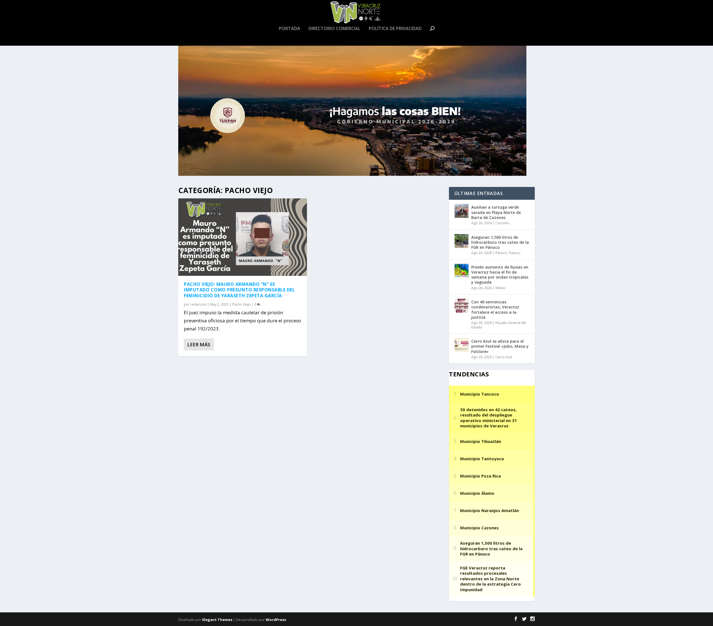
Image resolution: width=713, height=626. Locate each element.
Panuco (515, 252)
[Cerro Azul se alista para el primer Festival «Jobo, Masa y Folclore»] (461, 345)
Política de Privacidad (395, 28)
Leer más (198, 344)
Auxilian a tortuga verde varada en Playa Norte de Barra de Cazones (496, 212)
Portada (289, 28)
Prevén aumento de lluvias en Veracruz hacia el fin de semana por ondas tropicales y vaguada (499, 274)
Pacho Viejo (241, 304)
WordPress (276, 619)
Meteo (500, 288)
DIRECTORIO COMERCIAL (334, 28)
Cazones (502, 223)
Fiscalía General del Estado (498, 325)
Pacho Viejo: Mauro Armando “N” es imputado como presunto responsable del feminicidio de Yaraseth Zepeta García (239, 290)
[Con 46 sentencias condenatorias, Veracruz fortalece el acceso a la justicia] (461, 306)
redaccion (198, 304)
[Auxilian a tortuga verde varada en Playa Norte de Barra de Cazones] (461, 211)
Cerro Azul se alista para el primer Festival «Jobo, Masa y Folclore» (500, 346)
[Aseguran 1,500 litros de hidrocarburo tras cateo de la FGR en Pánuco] (461, 241)
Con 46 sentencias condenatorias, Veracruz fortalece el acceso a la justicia (495, 309)
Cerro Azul (503, 357)
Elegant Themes (217, 619)
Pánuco (501, 252)
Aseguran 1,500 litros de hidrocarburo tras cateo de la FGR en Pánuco (500, 242)
